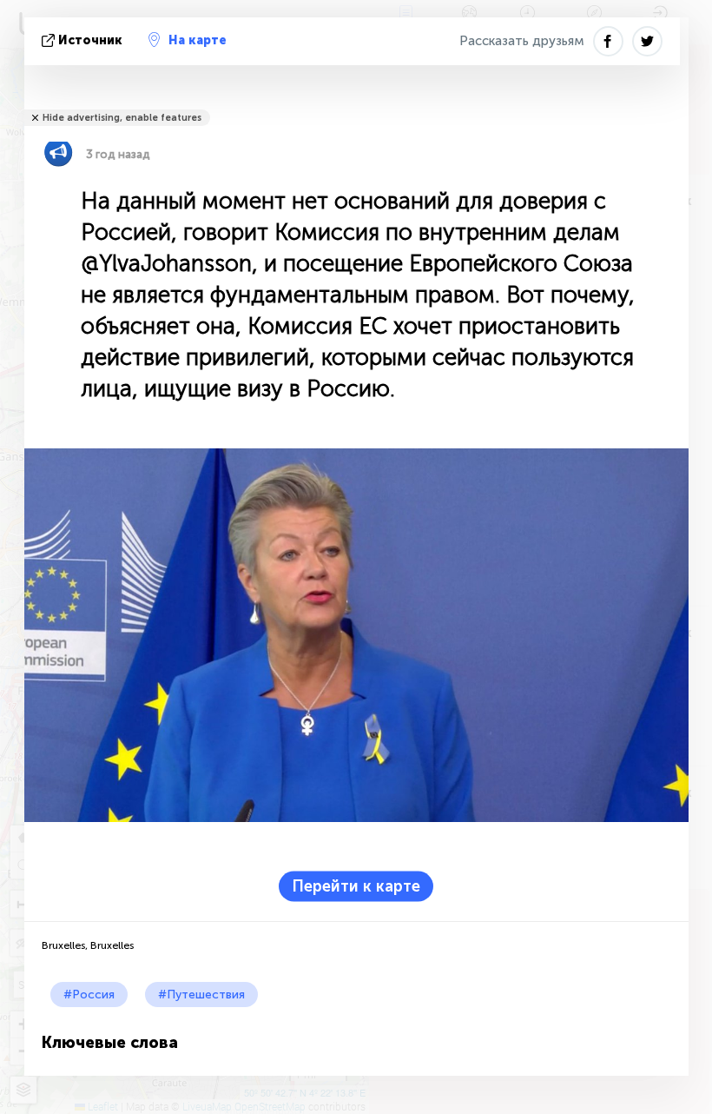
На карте (197, 40)
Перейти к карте (356, 886)
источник (90, 40)
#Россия (89, 994)
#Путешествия (201, 994)
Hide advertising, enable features (122, 117)
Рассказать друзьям (521, 41)
